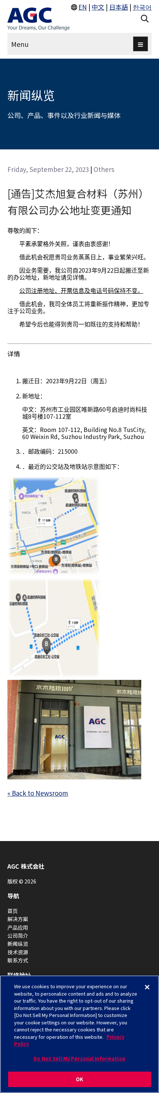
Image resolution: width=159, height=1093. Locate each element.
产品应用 (17, 927)
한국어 (142, 6)
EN (82, 6)
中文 (98, 6)
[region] (79, 1034)
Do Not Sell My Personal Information (79, 1058)
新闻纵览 (17, 943)
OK (79, 1079)
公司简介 (17, 935)
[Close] (147, 987)
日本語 (118, 6)
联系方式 (17, 960)
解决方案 (17, 919)
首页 (12, 910)
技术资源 (17, 952)
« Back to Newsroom (37, 793)
